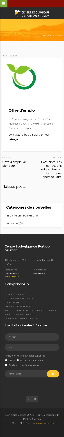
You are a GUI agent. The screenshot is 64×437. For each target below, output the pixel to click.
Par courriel (12, 276)
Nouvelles (57, 35)
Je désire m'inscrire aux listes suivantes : (25, 356)
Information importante (20, 216)
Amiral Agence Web (46, 423)
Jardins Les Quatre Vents (18, 306)
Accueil (45, 35)
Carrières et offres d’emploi (21, 318)
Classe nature (12, 302)
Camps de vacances (15, 294)
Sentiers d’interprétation (19, 298)
